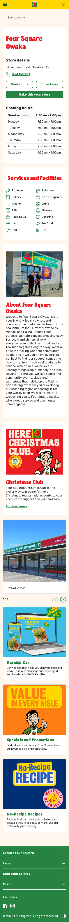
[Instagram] (12, 906)
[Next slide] (63, 599)
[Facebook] (5, 906)
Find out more (16, 506)
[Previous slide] (55, 599)
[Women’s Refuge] (64, 916)
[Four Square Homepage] (34, 4)
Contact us (19, 84)
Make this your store (34, 94)
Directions (49, 84)
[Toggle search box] (64, 4)
